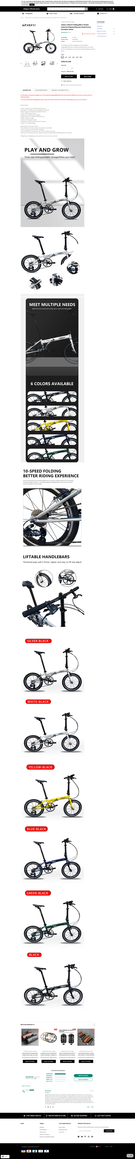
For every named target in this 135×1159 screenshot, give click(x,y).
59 (64, 85)
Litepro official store (31, 9)
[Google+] (92, 1137)
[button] (64, 32)
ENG (99, 1146)
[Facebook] (79, 1137)
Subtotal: (63, 71)
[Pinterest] (86, 1137)
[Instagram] (89, 1137)
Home (22, 17)
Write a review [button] (83, 1075)
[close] (113, 3)
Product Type (64, 39)
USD (111, 1146)
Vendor (63, 41)
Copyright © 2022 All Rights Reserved (30, 1146)
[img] (48, 1090)
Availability (64, 37)
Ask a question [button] (83, 1079)
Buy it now (87, 76)
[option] (51, 14)
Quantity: (63, 65)
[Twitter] (82, 1137)
